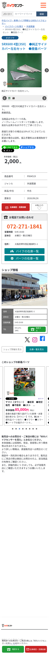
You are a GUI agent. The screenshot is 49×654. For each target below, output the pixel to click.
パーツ (6, 14)
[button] (2, 70)
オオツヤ (10, 37)
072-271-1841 (24, 226)
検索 (42, 14)
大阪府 (17, 311)
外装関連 (30, 26)
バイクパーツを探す (14, 26)
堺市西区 (23, 311)
